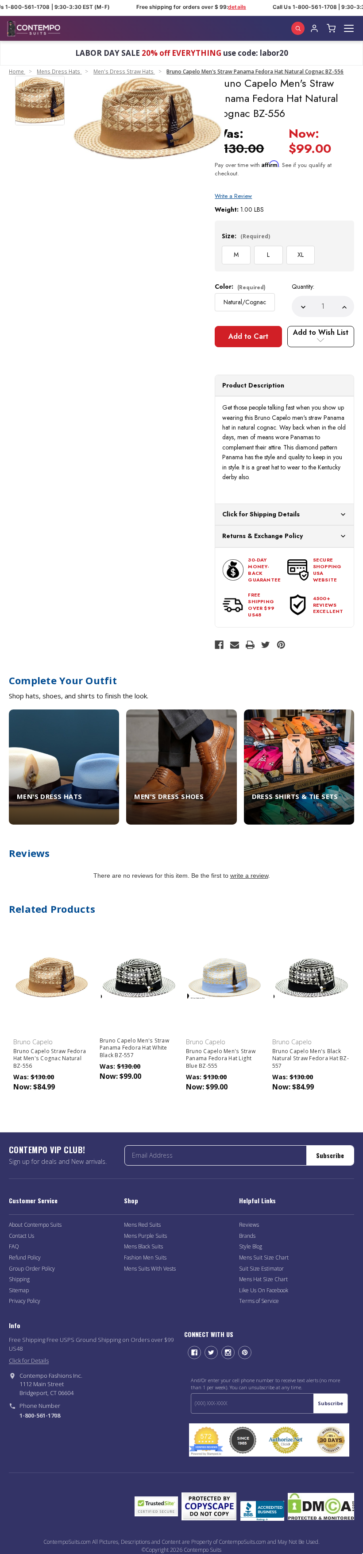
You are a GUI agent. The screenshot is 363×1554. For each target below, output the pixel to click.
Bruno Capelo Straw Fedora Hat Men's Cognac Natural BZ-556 (49, 1058)
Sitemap (19, 1290)
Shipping (19, 1279)
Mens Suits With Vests (150, 1268)
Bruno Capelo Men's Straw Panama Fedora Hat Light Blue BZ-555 (220, 1058)
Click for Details (29, 1360)
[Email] (234, 645)
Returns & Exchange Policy (262, 535)
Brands (247, 1236)
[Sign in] (314, 28)
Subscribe (330, 1155)
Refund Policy (25, 1257)
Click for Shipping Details (261, 514)
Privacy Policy (24, 1301)
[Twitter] (265, 645)
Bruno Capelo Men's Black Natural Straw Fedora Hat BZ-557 (310, 1058)
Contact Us (21, 1236)
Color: (240, 286)
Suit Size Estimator (261, 1268)
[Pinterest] (281, 645)
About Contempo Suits (35, 1224)
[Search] (298, 28)
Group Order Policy (32, 1268)
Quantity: (303, 286)
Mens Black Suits (143, 1246)
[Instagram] (228, 1352)
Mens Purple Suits (145, 1236)
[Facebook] (219, 645)
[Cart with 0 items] (331, 28)
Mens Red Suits (142, 1224)
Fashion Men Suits (145, 1257)
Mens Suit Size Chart (264, 1257)
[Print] (250, 645)
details (231, 7)
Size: (246, 236)
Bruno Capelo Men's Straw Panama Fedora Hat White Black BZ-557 (134, 1047)
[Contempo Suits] (33, 28)
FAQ (14, 1246)
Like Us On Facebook (263, 1290)
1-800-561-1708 (39, 1415)
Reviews (249, 1224)
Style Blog (250, 1246)
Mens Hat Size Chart (263, 1279)
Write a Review (233, 196)
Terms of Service (259, 1301)
